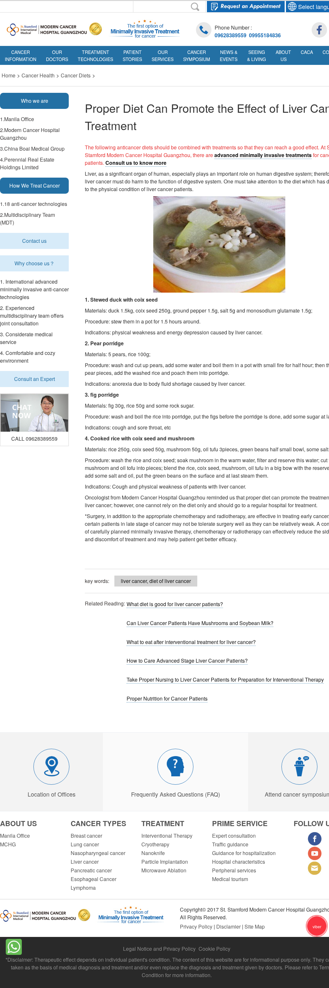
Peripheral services (234, 870)
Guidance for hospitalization (244, 853)
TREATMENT (162, 823)
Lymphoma (83, 887)
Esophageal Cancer (93, 879)
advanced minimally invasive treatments (263, 155)
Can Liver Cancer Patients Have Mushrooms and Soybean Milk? (200, 623)
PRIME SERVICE (240, 823)
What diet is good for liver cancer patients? (175, 604)
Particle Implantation (164, 861)
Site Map (255, 926)
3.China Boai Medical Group (32, 148)
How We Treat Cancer (34, 185)
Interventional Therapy (166, 835)
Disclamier (229, 926)
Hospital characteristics (238, 861)
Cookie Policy (214, 948)
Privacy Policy (197, 926)
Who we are (34, 100)
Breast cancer (86, 835)
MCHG (8, 844)
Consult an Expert (34, 379)
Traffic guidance (230, 844)
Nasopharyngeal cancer (98, 853)
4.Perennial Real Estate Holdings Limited (27, 163)
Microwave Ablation (163, 870)
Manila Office (15, 835)
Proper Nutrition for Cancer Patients (167, 698)
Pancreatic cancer (91, 870)
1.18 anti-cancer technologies (33, 203)
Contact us (34, 240)
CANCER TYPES (98, 823)
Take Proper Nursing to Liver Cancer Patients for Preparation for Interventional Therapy (225, 679)
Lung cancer (85, 844)
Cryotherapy (155, 844)
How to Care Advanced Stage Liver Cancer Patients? (187, 660)
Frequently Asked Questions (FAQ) (175, 794)
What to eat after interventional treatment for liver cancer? (191, 642)
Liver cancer (85, 861)
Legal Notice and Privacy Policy (159, 948)
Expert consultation (234, 835)
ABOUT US (18, 823)
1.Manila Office (17, 119)
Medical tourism (230, 879)
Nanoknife (153, 853)
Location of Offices (52, 794)
